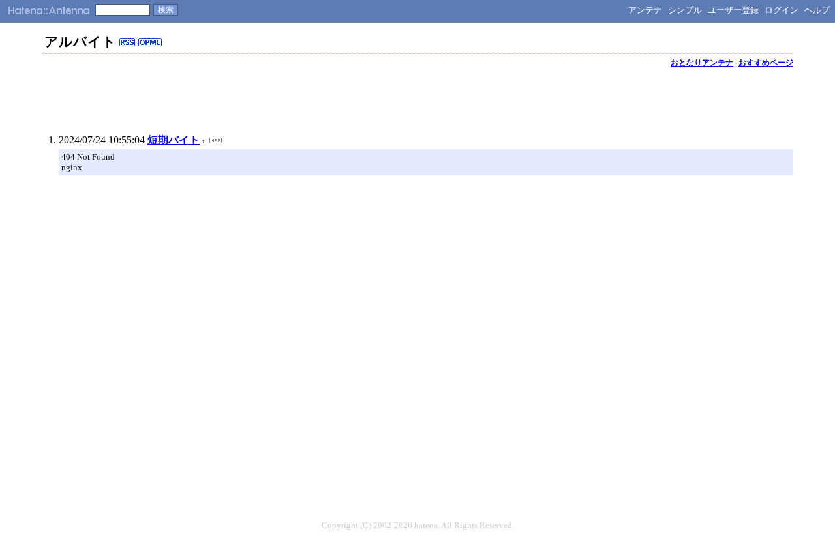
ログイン (781, 10)
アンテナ (645, 10)
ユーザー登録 (733, 10)
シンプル (685, 10)
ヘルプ (817, 10)
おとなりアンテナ (702, 62)
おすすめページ (765, 62)
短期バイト (173, 139)
